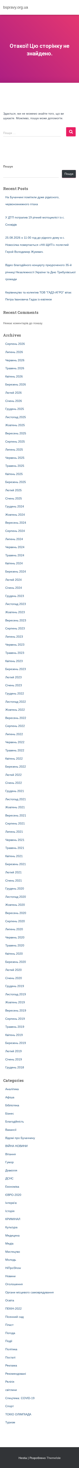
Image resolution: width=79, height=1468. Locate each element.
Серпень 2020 (15, 921)
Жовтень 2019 (15, 1002)
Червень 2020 (14, 937)
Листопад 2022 (15, 701)
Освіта (9, 1300)
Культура (11, 1227)
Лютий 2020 (13, 970)
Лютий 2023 (13, 677)
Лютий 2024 (13, 579)
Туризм (10, 1422)
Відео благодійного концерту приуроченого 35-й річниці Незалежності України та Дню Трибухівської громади (40, 272)
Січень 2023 (13, 685)
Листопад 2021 (15, 799)
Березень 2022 (15, 766)
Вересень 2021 (15, 815)
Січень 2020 (13, 978)
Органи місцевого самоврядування (29, 1292)
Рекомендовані (15, 1373)
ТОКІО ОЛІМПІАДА (18, 1414)
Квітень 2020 (14, 953)
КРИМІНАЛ (12, 1219)
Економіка (12, 1186)
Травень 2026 (14, 368)
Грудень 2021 (14, 791)
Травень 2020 (14, 945)
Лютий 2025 (13, 490)
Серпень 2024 (15, 531)
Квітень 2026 (14, 376)
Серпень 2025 (15, 441)
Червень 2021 (14, 840)
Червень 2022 (14, 742)
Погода (10, 1333)
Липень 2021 (14, 831)
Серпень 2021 (15, 823)
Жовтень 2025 (15, 425)
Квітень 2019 (14, 1035)
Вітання (10, 1154)
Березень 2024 (15, 571)
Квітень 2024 (14, 563)
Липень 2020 (14, 929)
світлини (11, 1390)
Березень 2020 (15, 962)
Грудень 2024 (14, 506)
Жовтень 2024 (15, 514)
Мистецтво (12, 1251)
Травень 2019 (14, 1026)
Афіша (9, 1097)
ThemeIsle (54, 1458)
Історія (10, 1211)
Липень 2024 (14, 539)
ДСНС (9, 1178)
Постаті (10, 1357)
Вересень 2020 (15, 913)
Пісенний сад (14, 1316)
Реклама (11, 1365)
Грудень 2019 (14, 986)
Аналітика (12, 1089)
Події (8, 1341)
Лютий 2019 (13, 1051)
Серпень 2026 (15, 343)
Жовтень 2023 (15, 612)
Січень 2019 (13, 1059)
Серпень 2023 (15, 628)
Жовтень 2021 (15, 807)
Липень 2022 (14, 734)
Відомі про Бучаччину (20, 1138)
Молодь (10, 1259)
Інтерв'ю (11, 1202)
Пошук (8, 166)
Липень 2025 (14, 449)
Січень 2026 (13, 401)
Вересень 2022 (15, 718)
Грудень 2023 (14, 596)
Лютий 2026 (13, 392)
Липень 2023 (14, 636)
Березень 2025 (15, 482)
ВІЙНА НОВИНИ (16, 1146)
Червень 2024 (14, 547)
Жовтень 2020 (15, 904)
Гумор (9, 1162)
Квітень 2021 (14, 856)
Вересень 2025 (15, 433)
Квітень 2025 (14, 474)
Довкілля (11, 1170)
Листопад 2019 (15, 994)
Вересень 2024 (15, 522)
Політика (11, 1349)
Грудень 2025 (14, 409)
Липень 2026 (14, 352)
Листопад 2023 (15, 604)
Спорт (9, 1406)
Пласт (9, 1324)
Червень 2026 (14, 360)
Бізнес (9, 1113)
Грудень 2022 (14, 693)
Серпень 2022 (15, 726)
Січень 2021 (13, 880)
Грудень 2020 (14, 888)
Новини (10, 1276)
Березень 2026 (15, 384)
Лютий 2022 (13, 774)
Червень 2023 (14, 644)
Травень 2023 (14, 652)
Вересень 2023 (15, 620)
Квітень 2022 (14, 758)
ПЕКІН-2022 (13, 1308)
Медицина (12, 1235)
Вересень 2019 (15, 1010)
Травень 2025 (14, 465)
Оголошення (14, 1284)
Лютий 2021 (13, 872)
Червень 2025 (14, 457)
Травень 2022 (14, 750)
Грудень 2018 (14, 1067)
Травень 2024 (14, 555)
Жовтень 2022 (15, 709)
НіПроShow (13, 1268)
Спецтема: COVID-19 (20, 1398)
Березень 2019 (15, 1043)
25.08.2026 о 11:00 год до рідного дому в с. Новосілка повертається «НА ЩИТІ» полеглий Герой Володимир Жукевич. (37, 244)
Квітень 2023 (14, 661)
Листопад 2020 (15, 896)
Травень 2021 (14, 848)
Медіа (9, 1243)
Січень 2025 (13, 498)
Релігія (9, 1381)
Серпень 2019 (15, 1018)
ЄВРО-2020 (13, 1194)
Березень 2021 (15, 864)
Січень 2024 (13, 587)
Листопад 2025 (15, 417)
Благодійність (14, 1121)
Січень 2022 (13, 782)
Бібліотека (12, 1105)
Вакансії (10, 1129)
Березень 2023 (15, 669)
